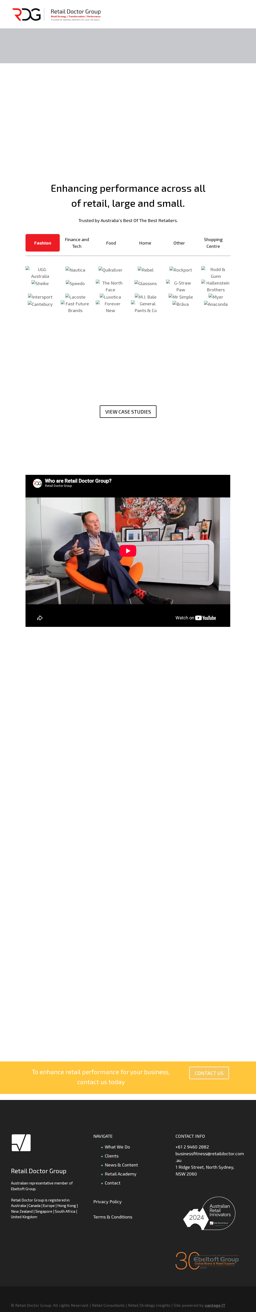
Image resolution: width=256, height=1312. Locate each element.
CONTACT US (209, 1073)
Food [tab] (111, 243)
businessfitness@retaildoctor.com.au (210, 1157)
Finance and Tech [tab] (77, 243)
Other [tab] (179, 243)
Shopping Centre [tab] (213, 243)
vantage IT (215, 1305)
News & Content (121, 1164)
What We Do (117, 1146)
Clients (111, 1155)
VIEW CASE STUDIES (128, 412)
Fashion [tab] (42, 243)
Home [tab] (145, 243)
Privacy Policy (107, 1201)
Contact (112, 1182)
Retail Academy (120, 1173)
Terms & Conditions (112, 1216)
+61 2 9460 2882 (192, 1146)
